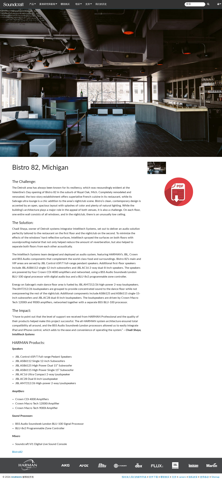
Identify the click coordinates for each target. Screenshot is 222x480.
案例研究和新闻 (47, 4)
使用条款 (204, 477)
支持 (87, 4)
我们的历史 (101, 4)
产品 (31, 4)
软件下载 (153, 477)
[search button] (208, 4)
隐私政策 (193, 477)
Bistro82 (17, 452)
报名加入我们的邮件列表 (134, 477)
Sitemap (215, 477)
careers (182, 477)
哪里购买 (65, 4)
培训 (77, 4)
